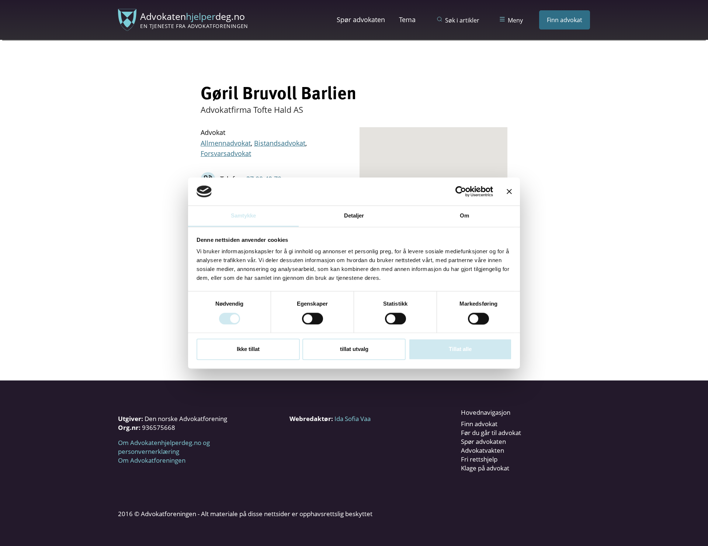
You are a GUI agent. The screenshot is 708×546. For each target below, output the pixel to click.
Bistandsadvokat (279, 143)
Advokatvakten (482, 450)
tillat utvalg (354, 349)
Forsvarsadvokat (226, 153)
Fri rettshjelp (479, 459)
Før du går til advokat (491, 432)
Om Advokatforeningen (151, 460)
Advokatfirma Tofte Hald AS (252, 109)
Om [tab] (464, 216)
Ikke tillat (248, 349)
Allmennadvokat (226, 143)
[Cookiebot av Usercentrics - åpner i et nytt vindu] (460, 191)
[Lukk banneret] (509, 191)
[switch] (312, 318)
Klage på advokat (485, 468)
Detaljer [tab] (354, 216)
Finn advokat (564, 20)
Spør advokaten (361, 19)
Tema (407, 19)
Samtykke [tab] (243, 216)
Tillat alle (460, 349)
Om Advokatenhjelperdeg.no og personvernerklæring (164, 447)
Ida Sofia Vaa (352, 418)
